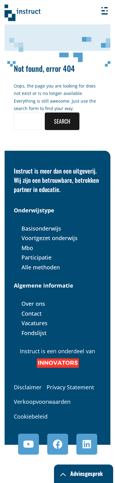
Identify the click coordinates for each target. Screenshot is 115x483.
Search (62, 121)
